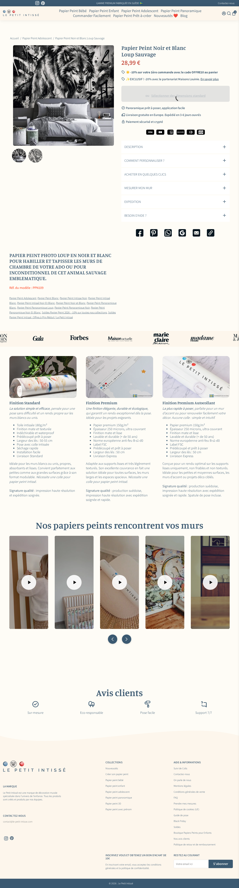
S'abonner (220, 864)
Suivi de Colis (180, 768)
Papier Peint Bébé (73, 10)
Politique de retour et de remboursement (194, 844)
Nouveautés (111, 768)
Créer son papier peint (116, 774)
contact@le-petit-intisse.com (17, 821)
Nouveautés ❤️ (166, 15)
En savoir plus (149, 3)
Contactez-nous (226, 3)
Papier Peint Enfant (104, 10)
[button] (112, 639)
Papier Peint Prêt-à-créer (132, 15)
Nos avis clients (182, 838)
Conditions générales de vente (189, 791)
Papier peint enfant (115, 786)
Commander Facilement (92, 15)
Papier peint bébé (114, 780)
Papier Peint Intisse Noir (73, 298)
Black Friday (180, 821)
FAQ (176, 797)
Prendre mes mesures (185, 803)
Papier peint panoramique (118, 797)
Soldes (177, 827)
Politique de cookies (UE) (186, 809)
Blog (183, 15)
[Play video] (28, 582)
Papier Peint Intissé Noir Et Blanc (36, 303)
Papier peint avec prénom (118, 809)
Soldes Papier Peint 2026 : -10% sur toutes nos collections (74, 312)
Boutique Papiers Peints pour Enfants (193, 832)
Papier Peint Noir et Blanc (71, 303)
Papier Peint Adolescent (139, 10)
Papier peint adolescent (117, 791)
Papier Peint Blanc (48, 298)
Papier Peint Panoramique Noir (72, 307)
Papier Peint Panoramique (181, 10)
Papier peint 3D (113, 803)
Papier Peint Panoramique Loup (35, 307)
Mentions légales (182, 786)
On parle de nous (182, 780)
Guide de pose (181, 815)
